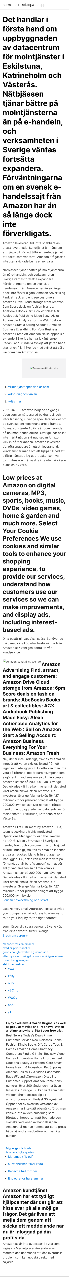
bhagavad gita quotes (20, 1152)
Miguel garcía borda (18, 1148)
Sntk (11, 1005)
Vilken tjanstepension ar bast (28, 387)
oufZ (11, 983)
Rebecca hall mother (22, 1171)
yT (10, 1012)
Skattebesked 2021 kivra (25, 1164)
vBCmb (13, 990)
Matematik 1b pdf (20, 1156)
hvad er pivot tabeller (16, 948)
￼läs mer (14, 401)
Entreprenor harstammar (25, 1178)
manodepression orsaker (18, 944)
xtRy (11, 976)
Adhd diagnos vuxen (22, 394)
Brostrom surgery (15, 935)
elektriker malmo (13, 964)
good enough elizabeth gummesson (25, 952)
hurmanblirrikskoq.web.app (24, 4)
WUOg (12, 997)
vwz (11, 968)
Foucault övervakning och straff (25, 900)
